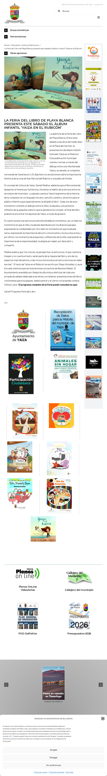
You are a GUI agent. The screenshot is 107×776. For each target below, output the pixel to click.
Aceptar (53, 750)
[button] (102, 718)
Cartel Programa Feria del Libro (20, 291)
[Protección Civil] (93, 377)
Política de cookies (40, 772)
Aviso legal (69, 772)
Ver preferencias (53, 765)
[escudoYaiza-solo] (14, 4)
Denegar (53, 757)
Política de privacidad (56, 772)
